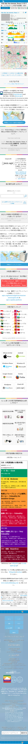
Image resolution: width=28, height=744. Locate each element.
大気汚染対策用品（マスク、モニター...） (13, 663)
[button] (6, 47)
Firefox (20, 374)
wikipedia (15, 563)
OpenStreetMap (19, 68)
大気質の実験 (13, 650)
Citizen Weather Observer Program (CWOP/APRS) (14, 701)
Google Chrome (7, 374)
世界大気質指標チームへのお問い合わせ (14, 640)
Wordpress (7, 384)
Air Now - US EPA (13, 706)
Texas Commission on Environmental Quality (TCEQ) (14, 704)
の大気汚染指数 (13, 12)
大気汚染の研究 (14, 645)
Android (20, 353)
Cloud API (20, 384)
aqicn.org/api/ (21, 178)
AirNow (19, 572)
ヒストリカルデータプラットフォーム (13, 668)
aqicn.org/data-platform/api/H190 (20, 173)
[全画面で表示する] (25, 12)
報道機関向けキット (14, 641)
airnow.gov (18, 96)
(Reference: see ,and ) (14, 513)
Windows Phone (7, 363)
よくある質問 (14, 655)
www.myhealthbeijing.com (10, 583)
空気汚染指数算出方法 (13, 660)
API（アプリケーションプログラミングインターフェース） (14, 665)
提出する (24, 733)
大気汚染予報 (13, 662)
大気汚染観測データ (14, 658)
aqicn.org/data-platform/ (14, 300)
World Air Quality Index (7, 600)
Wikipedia (12, 572)
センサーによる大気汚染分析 (13, 651)
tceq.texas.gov (17, 94)
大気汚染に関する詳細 (13, 648)
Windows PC (21, 363)
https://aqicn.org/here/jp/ (14, 138)
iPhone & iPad (7, 353)
